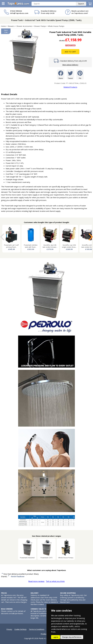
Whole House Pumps (56, 26)
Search (81, 3)
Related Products (70, 87)
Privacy (9, 629)
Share (61, 78)
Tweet (70, 78)
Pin (80, 78)
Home (3, 26)
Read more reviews (36, 581)
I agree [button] (55, 637)
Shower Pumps (40, 26)
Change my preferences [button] (72, 637)
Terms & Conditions (36, 629)
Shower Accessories (24, 26)
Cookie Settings (20, 629)
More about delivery (70, 65)
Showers (11, 26)
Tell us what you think (55, 581)
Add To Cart (70, 51)
